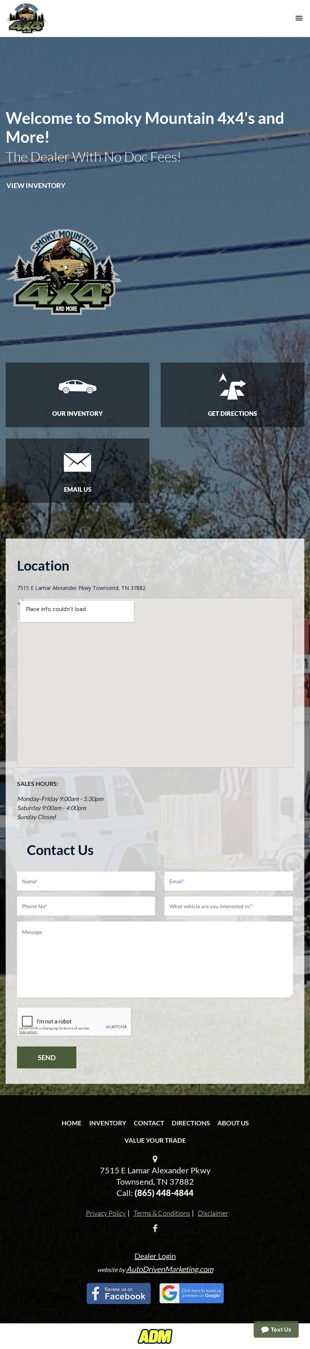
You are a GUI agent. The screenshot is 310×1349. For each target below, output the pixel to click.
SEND (47, 1057)
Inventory (107, 1123)
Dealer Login (155, 1255)
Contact (149, 1123)
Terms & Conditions (161, 1213)
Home (72, 1123)
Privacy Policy (106, 1213)
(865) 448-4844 (164, 1193)
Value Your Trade (155, 1140)
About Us (233, 1123)
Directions (191, 1123)
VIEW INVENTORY (35, 185)
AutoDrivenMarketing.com (169, 1268)
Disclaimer (213, 1213)
